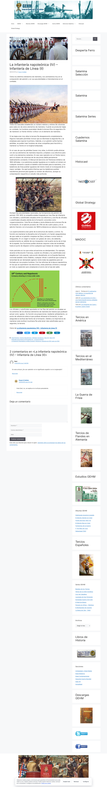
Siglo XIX (46, 337)
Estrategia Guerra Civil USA (84, 599)
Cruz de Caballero (81, 594)
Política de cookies (46, 783)
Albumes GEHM (30, 23)
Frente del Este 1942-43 (83, 520)
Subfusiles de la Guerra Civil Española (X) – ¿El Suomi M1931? (27, 339)
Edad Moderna (15, 337)
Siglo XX (78, 681)
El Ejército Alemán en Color (83, 518)
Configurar (86, 781)
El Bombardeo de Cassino (83, 607)
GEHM (19, 23)
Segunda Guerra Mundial (83, 679)
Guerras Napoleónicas (25, 337)
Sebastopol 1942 (80, 531)
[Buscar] (95, 39)
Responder (15, 373)
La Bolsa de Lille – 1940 (82, 610)
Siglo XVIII (52, 337)
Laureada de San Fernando (84, 597)
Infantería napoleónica (38, 337)
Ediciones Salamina (68, 23)
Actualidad (78, 684)
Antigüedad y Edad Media (83, 671)
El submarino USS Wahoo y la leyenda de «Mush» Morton (85, 293)
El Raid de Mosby (80, 602)
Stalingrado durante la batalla (84, 515)
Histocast (81, 23)
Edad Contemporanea (82, 676)
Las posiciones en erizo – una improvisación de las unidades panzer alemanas (86, 300)
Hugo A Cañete (24, 380)
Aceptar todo (66, 781)
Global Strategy (15, 28)
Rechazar (76, 781)
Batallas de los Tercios (82, 589)
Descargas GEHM (42, 23)
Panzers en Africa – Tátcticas (84, 605)
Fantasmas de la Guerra (83, 526)
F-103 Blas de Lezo (81, 528)
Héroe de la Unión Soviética (84, 592)
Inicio (12, 23)
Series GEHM (56, 23)
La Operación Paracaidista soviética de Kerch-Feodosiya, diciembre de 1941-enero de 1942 (35, 341)
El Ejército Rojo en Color (82, 523)
